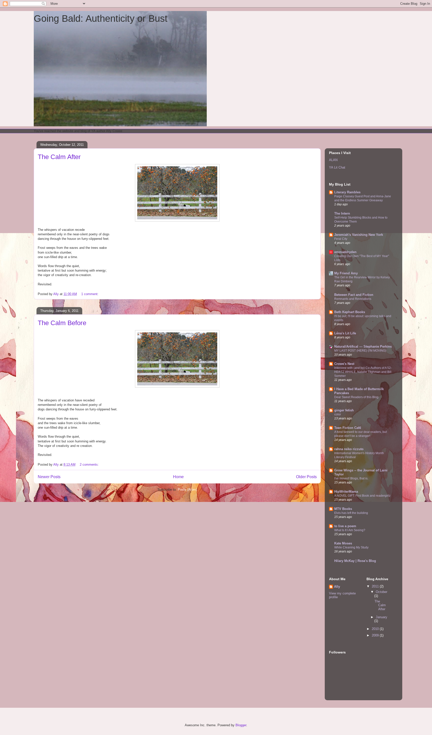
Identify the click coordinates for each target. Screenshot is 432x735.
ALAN (333, 160)
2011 (376, 586)
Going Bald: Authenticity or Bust (101, 18)
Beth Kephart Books (349, 312)
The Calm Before (62, 323)
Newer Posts (49, 477)
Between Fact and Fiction (353, 295)
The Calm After (59, 157)
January (381, 617)
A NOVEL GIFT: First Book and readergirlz (362, 495)
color (337, 414)
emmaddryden (345, 252)
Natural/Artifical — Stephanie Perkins (363, 346)
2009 (376, 635)
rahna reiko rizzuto (349, 449)
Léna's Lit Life (345, 333)
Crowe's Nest (344, 364)
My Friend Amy (346, 273)
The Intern (342, 213)
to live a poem (345, 526)
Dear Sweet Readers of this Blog (356, 397)
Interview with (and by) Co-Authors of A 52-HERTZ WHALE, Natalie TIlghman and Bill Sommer (363, 372)
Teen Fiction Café (347, 428)
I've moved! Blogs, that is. (351, 478)
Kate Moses (343, 543)
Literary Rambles (347, 192)
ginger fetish (344, 410)
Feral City (340, 239)
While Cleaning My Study (351, 547)
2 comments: (90, 464)
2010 (376, 629)
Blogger (241, 725)
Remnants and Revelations (352, 299)
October (381, 592)
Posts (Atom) (187, 489)
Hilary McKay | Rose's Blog (355, 561)
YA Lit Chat (337, 167)
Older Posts (306, 477)
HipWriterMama (346, 491)
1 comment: (90, 294)
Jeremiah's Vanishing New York (358, 235)
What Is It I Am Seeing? (349, 530)
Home (178, 477)
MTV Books (343, 509)
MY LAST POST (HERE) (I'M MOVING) (360, 350)
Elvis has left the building (351, 513)
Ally (337, 586)
